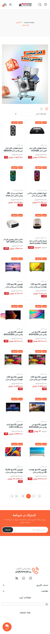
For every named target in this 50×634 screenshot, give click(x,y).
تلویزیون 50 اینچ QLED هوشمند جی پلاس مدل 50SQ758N (14, 471)
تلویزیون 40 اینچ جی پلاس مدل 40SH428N (38, 333)
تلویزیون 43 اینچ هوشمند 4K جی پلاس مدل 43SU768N (38, 471)
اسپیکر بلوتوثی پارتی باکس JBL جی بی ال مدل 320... (37, 194)
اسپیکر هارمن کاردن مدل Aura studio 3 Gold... (37, 242)
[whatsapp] (23, 578)
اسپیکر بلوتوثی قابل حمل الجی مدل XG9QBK (38, 149)
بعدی (12, 496)
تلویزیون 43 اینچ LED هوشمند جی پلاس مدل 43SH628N (14, 378)
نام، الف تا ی (30, 113)
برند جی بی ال (42, 190)
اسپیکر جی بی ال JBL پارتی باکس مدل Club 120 (14, 194)
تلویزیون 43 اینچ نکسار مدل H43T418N (14, 426)
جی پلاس (44, 145)
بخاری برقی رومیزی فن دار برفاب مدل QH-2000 (13, 240)
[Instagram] (3, 315)
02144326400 (23, 572)
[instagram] (30, 578)
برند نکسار (19, 421)
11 (16, 496)
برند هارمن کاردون (41, 238)
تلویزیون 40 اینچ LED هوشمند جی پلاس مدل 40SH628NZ (14, 285)
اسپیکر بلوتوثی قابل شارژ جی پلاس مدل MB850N (13, 149)
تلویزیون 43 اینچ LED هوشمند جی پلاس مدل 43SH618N (38, 378)
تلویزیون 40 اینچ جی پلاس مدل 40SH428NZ (13, 333)
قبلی (40, 496)
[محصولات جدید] (25, 73)
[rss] (16, 578)
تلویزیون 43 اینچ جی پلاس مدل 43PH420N (38, 426)
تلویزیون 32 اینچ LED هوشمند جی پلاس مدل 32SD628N (38, 285)
